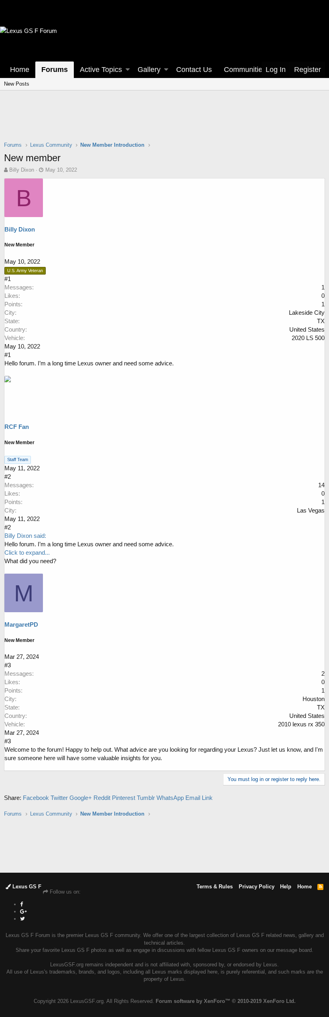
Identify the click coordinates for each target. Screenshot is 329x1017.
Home (19, 70)
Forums (54, 70)
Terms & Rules (215, 887)
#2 (7, 476)
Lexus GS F (26, 887)
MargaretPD (21, 624)
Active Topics (101, 70)
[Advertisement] (164, 121)
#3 (7, 665)
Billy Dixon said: (25, 535)
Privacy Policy (256, 887)
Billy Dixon (21, 170)
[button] (128, 70)
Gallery (149, 70)
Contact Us (194, 70)
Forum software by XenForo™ (226, 1001)
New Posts (16, 84)
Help (285, 887)
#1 (7, 278)
